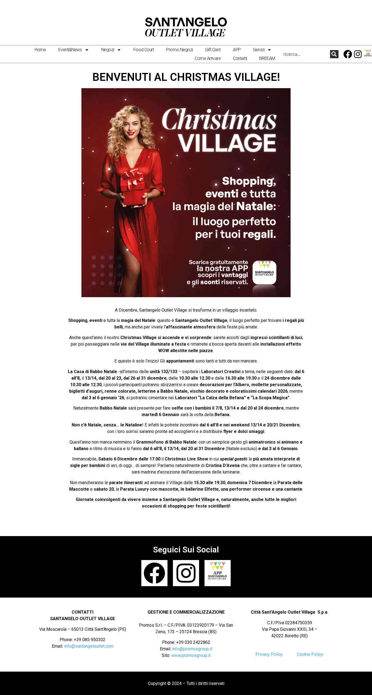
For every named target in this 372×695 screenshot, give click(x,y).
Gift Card (213, 49)
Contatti (240, 58)
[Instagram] (358, 54)
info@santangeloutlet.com (89, 646)
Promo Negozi (179, 49)
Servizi (259, 49)
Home (40, 49)
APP (237, 49)
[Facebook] (348, 54)
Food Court (143, 49)
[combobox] (306, 54)
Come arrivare (208, 58)
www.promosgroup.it (191, 655)
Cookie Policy (310, 654)
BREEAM (267, 58)
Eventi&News (70, 49)
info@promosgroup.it (192, 648)
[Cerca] (334, 54)
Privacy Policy (269, 654)
